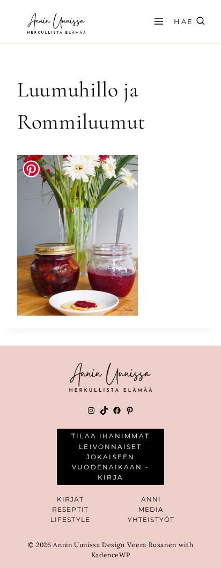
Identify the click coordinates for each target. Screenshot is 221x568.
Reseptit (70, 509)
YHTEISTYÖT (151, 519)
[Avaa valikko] (157, 21)
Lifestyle (70, 519)
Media (151, 509)
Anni (151, 499)
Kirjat (70, 499)
